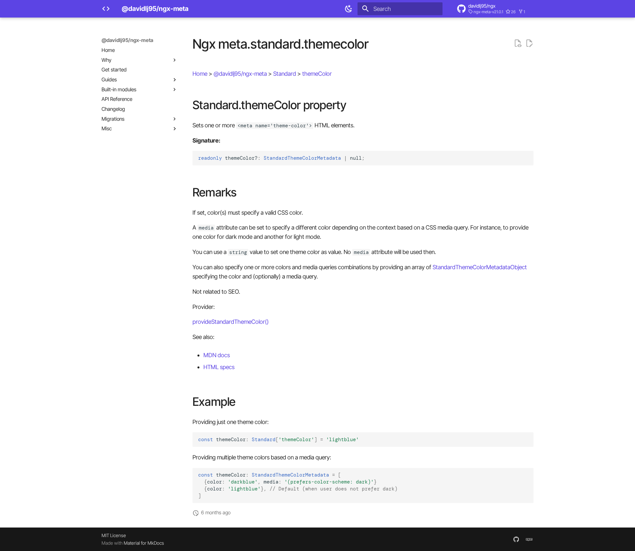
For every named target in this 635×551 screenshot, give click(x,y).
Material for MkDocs (144, 543)
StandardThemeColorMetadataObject (480, 267)
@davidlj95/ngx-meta (127, 40)
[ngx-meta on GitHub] (516, 539)
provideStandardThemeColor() (230, 321)
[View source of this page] (517, 43)
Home (199, 73)
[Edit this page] (529, 43)
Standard (284, 73)
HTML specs (218, 366)
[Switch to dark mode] (349, 8)
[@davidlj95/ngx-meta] (106, 8)
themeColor (317, 73)
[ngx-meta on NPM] (529, 539)
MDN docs (216, 355)
